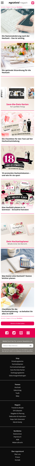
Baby (17, 396)
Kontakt (17, 460)
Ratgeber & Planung (17, 413)
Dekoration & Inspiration (17, 416)
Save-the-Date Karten (17, 370)
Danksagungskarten (17, 373)
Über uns (17, 454)
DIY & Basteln (17, 411)
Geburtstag (17, 390)
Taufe (17, 393)
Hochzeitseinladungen (17, 367)
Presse (17, 457)
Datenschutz (17, 434)
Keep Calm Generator (17, 419)
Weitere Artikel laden (17, 323)
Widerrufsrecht (17, 442)
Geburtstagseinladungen (17, 376)
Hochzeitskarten (17, 364)
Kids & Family (17, 422)
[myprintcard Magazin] (18, 4)
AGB (17, 440)
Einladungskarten (17, 361)
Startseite (3, 7)
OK (31, 346)
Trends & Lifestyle (17, 408)
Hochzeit (18, 387)
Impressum (17, 437)
